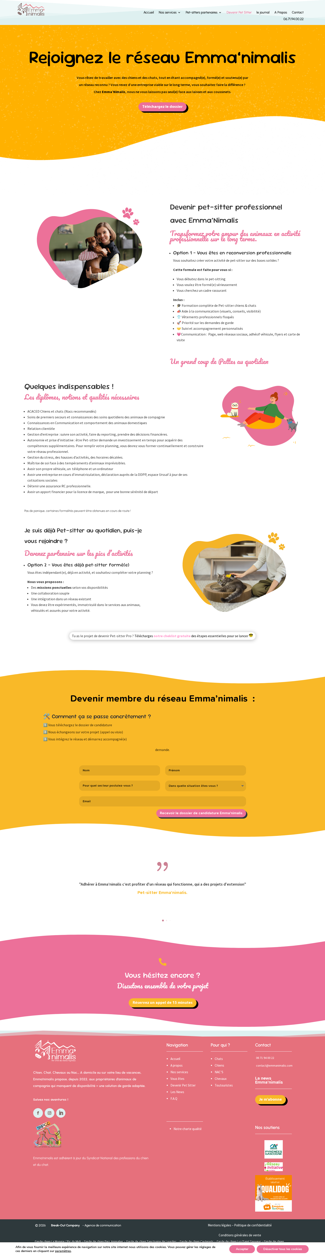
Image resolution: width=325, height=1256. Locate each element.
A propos (176, 1065)
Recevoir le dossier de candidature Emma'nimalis (201, 813)
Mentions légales (219, 1225)
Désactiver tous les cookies (282, 1249)
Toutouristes (224, 1085)
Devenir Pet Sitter (183, 1085)
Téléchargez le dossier (162, 107)
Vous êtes (177, 1079)
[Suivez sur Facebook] (38, 1113)
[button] (163, 920)
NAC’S (219, 1072)
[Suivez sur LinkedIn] (60, 1113)
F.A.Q (173, 1098)
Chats (219, 1059)
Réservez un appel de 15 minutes (163, 1003)
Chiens (219, 1065)
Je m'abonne (270, 1099)
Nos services (179, 1072)
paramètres (63, 1251)
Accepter (242, 1249)
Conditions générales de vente (240, 1235)
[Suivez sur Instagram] (49, 1113)
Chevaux (221, 1079)
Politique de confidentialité (253, 1225)
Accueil (175, 1059)
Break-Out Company (65, 1225)
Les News (177, 1092)
